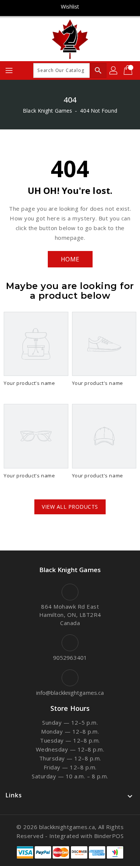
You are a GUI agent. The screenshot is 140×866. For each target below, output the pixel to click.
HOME (70, 259)
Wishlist (70, 6)
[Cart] (128, 70)
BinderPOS (109, 836)
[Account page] (113, 70)
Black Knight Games (47, 110)
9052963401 (70, 657)
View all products (70, 506)
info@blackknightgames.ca (70, 692)
